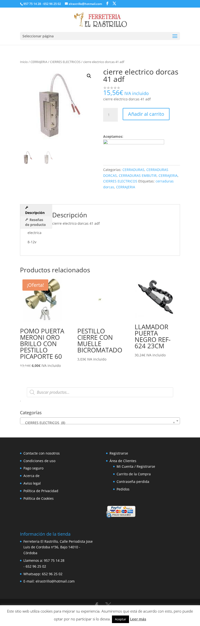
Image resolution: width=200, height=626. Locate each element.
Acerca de (31, 475)
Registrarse (119, 453)
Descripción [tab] (35, 212)
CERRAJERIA (38, 62)
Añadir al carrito (146, 114)
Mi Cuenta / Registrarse (136, 466)
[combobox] (100, 420)
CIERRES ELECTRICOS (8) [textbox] (98, 422)
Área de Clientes (123, 460)
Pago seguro (33, 468)
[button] (89, 76)
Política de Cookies (38, 498)
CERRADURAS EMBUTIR (138, 175)
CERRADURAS (133, 169)
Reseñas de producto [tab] (35, 222)
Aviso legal (32, 483)
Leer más (138, 618)
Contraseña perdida (133, 481)
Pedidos (123, 489)
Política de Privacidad (40, 490)
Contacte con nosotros (41, 453)
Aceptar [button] (120, 619)
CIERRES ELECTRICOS (65, 62)
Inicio (24, 62)
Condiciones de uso (39, 460)
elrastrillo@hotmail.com (55, 581)
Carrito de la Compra (134, 474)
